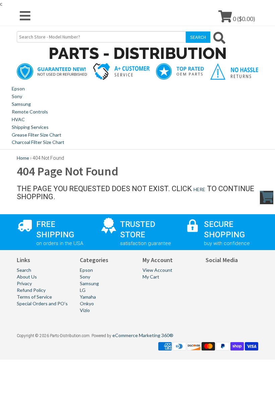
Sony (17, 96)
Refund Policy (31, 290)
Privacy (24, 283)
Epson (18, 88)
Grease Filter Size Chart (36, 135)
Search (24, 270)
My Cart (151, 277)
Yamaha (88, 297)
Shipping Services (30, 127)
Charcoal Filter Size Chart (38, 142)
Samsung (21, 104)
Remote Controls (30, 111)
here (199, 189)
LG (83, 290)
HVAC (18, 119)
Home (23, 158)
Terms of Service (34, 297)
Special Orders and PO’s (42, 303)
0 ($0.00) (243, 18)
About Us (27, 277)
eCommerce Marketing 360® (142, 335)
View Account (157, 270)
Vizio (85, 310)
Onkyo (87, 303)
